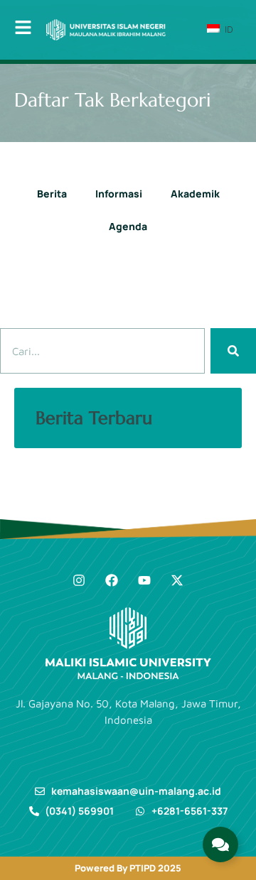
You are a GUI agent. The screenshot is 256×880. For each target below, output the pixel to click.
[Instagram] (79, 580)
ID (227, 29)
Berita (52, 193)
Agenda (128, 226)
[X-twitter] (177, 580)
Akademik (195, 193)
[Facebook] (111, 580)
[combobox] (102, 351)
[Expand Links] (220, 844)
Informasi (118, 193)
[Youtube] (144, 580)
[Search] (233, 351)
